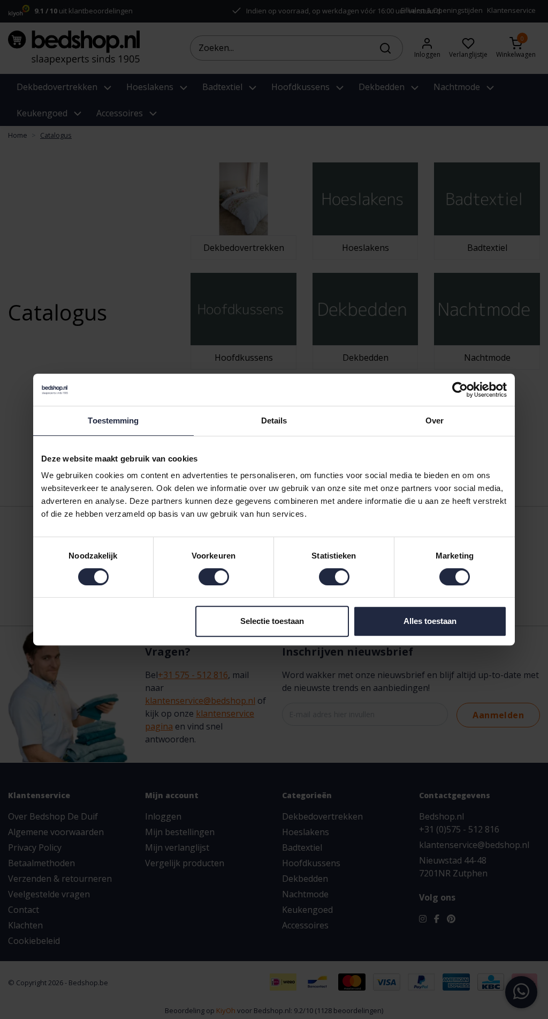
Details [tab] (274, 420)
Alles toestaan (430, 621)
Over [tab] (434, 420)
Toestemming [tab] (113, 420)
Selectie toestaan (272, 621)
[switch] (214, 576)
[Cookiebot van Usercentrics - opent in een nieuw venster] (460, 390)
